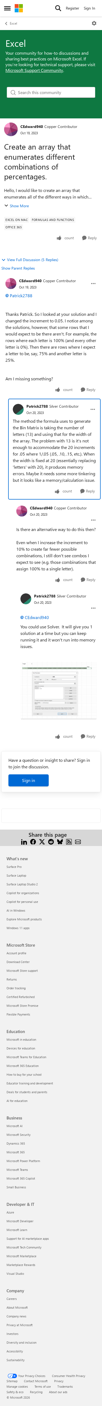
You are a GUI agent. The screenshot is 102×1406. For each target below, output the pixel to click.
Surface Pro (14, 867)
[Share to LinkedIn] (24, 841)
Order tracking (16, 988)
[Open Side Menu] (7, 8)
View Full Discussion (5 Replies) (32, 259)
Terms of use (43, 1386)
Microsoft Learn (17, 1230)
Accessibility (15, 1351)
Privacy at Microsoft (20, 1325)
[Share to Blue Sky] (60, 841)
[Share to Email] (78, 841)
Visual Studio (15, 1273)
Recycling (36, 1392)
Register (72, 8)
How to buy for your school (24, 1074)
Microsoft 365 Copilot (21, 1178)
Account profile (16, 953)
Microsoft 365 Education (23, 1066)
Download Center (18, 962)
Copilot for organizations (23, 893)
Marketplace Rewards (21, 1265)
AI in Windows (16, 910)
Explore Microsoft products (24, 919)
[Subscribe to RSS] (69, 841)
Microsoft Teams (17, 1170)
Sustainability (15, 1360)
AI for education (17, 1101)
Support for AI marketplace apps (28, 1238)
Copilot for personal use (22, 902)
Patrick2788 (21, 295)
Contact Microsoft (36, 1381)
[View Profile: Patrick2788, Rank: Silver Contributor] (18, 409)
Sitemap (12, 1381)
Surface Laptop (16, 875)
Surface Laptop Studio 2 (22, 884)
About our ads (58, 1392)
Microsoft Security (18, 1135)
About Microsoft (17, 1307)
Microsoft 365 (16, 1152)
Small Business (16, 1187)
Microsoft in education (21, 1039)
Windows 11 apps (18, 928)
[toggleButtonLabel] (94, 23)
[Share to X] (42, 841)
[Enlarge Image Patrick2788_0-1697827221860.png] (58, 690)
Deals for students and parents (27, 1092)
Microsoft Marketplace (21, 1256)
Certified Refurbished (21, 997)
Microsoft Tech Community (24, 1247)
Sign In (89, 8)
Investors (12, 1334)
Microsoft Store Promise (22, 1006)
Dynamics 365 (16, 1143)
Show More (19, 205)
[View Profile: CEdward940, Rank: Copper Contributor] (11, 129)
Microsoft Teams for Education (26, 1057)
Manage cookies (17, 1386)
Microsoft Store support (22, 971)
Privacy (58, 1381)
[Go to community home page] (19, 8)
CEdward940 (31, 126)
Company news (16, 1316)
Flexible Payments (18, 1014)
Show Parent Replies (18, 268)
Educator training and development (30, 1083)
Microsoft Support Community (34, 70)
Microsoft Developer (20, 1221)
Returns (12, 979)
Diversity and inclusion (21, 1342)
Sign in (28, 780)
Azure (10, 1212)
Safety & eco (15, 1392)
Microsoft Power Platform (23, 1161)
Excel (13, 23)
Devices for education (21, 1048)
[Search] (58, 8)
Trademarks (65, 1386)
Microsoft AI (15, 1126)
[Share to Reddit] (51, 841)
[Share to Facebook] (33, 841)
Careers (12, 1299)
